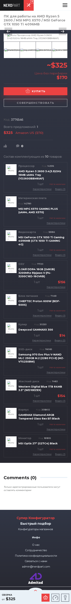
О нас (36, 544)
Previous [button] (8, 31)
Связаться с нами (36, 561)
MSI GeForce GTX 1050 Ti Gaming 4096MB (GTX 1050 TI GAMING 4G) (41, 241)
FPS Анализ (55, 598)
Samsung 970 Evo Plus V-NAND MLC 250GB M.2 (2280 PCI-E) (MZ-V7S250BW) (41, 358)
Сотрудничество (36, 550)
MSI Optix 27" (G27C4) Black (38, 443)
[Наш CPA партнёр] (35, 574)
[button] (65, 5)
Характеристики (42, 189)
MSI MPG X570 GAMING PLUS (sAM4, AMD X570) (38, 210)
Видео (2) (60, 340)
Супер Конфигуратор (36, 518)
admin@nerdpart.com (36, 566)
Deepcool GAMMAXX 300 (35, 329)
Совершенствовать (35, 103)
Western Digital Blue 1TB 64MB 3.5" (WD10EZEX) (40, 388)
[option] (35, 37)
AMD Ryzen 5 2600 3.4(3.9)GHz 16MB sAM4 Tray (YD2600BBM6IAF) (39, 175)
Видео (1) (60, 189)
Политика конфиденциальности (36, 555)
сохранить (65, 598)
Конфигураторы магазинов (35, 529)
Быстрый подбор (35, 524)
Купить (39, 91)
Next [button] (62, 31)
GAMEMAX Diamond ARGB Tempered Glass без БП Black (39, 416)
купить (46, 598)
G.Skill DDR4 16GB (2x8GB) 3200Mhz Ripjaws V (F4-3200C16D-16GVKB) (36, 273)
